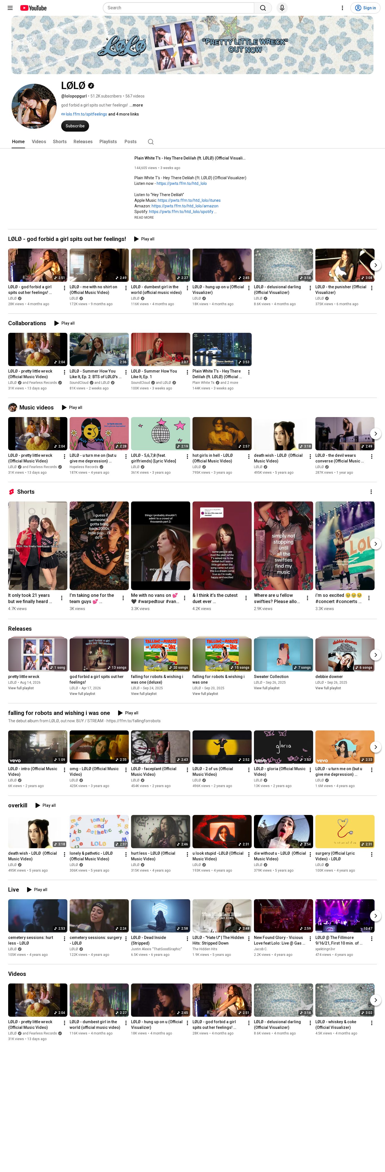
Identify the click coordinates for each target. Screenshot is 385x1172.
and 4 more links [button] (123, 114)
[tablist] (192, 142)
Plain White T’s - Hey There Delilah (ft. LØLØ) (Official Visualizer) (190, 158)
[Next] (375, 265)
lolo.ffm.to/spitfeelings (86, 114)
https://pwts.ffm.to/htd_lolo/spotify (181, 211)
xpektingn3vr (325, 949)
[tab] (18, 142)
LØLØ (12, 298)
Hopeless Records (84, 467)
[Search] (263, 8)
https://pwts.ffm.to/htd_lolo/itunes (189, 200)
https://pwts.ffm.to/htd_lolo (182, 183)
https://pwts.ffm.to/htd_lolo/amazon (185, 206)
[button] (144, 217)
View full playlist (21, 688)
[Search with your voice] (282, 8)
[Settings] (342, 8)
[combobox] (180, 8)
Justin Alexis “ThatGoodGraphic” (156, 949)
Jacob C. (260, 949)
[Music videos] (13, 407)
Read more (144, 218)
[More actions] (64, 288)
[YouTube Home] (33, 8)
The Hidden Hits (205, 949)
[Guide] (10, 8)
